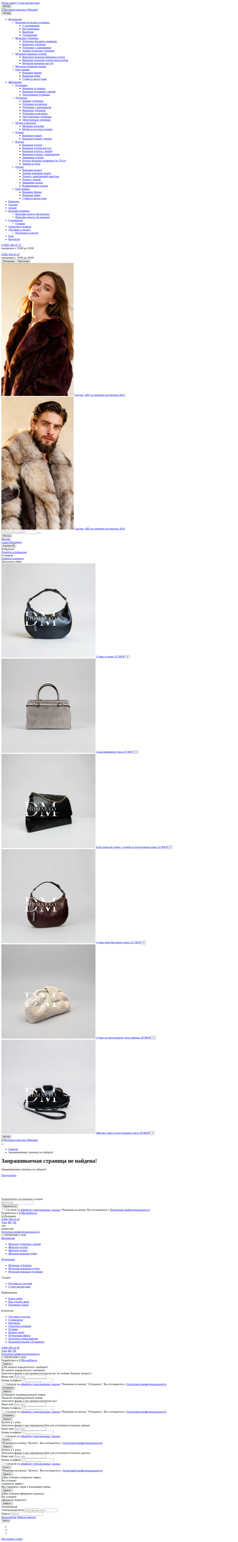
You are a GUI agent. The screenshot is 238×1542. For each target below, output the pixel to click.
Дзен (4, 1222)
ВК (10, 1222)
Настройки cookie (11, 1538)
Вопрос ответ (16, 1332)
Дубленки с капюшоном (36, 47)
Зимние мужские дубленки (38, 50)
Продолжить (8, 1175)
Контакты (14, 239)
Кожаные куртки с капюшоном (40, 154)
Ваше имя (7, 1376)
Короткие (28, 31)
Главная (13, 1149)
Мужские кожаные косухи (37, 63)
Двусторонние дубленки (36, 116)
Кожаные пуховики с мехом (38, 91)
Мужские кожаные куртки (31, 53)
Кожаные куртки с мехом (37, 151)
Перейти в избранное (14, 552)
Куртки (19, 141)
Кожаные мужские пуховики (32, 22)
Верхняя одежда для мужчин (32, 214)
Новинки (13, 201)
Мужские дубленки (27, 38)
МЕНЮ (6, 6)
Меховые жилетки (33, 126)
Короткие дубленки (34, 44)
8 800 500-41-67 (10, 254)
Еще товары (22, 69)
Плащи (19, 132)
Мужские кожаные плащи (30, 66)
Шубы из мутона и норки (37, 129)
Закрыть (7, 1363)
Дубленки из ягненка (35, 113)
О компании (15, 220)
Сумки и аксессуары (34, 78)
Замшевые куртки (33, 157)
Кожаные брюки (32, 72)
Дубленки (21, 97)
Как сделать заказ (18, 1301)
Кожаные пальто (32, 170)
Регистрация (8, 1517)
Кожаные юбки (31, 75)
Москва (5, 539)
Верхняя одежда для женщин (32, 217)
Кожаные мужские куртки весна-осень (45, 60)
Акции (12, 207)
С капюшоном (30, 25)
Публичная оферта (19, 1335)
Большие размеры (18, 210)
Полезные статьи (18, 1304)
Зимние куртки (31, 163)
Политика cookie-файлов (23, 1338)
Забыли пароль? (26, 1517)
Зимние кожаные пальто (36, 173)
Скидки (13, 204)
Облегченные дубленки (36, 119)
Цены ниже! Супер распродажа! (20, 2)
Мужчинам (15, 19)
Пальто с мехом (31, 179)
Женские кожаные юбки (22, 1253)
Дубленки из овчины (34, 104)
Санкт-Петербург (11, 542)
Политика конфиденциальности (20, 1231)
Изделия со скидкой (20, 1283)
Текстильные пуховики (36, 94)
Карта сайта (15, 1298)
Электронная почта (12, 1509)
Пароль (5, 1513)
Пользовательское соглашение (26, 1341)
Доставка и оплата (19, 229)
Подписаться (10, 1206)
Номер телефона (11, 1380)
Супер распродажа (19, 1286)
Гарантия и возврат (19, 226)
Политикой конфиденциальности (130, 1209)
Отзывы (20, 223)
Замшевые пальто (32, 182)
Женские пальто (17, 1250)
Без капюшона (30, 28)
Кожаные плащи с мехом (37, 138)
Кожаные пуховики (33, 88)
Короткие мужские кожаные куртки (43, 56)
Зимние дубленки (32, 100)
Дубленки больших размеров (39, 41)
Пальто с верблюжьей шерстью (40, 176)
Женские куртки (18, 1247)
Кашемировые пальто (35, 185)
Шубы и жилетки (25, 122)
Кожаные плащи (32, 135)
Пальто (19, 166)
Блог (11, 236)
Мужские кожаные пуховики (25, 1271)
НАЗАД (6, 13)
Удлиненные (29, 35)
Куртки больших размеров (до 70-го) (44, 160)
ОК (14, 1222)
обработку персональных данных (40, 1209)
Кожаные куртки (32, 144)
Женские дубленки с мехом (24, 1244)
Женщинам (15, 82)
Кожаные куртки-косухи (36, 148)
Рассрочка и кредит (27, 232)
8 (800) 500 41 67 (11, 245)
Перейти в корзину (12, 558)
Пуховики (21, 85)
